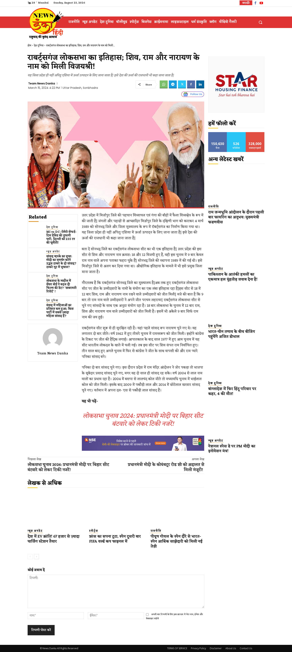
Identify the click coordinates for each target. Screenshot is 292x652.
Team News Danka (41, 83)
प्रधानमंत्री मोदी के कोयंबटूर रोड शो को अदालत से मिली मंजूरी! (166, 467)
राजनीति (156, 531)
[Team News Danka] (53, 338)
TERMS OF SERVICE (177, 648)
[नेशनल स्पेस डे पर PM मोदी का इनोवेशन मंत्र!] (236, 418)
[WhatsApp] (164, 84)
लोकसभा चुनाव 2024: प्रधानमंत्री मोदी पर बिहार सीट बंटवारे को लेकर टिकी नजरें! (143, 420)
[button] (260, 22)
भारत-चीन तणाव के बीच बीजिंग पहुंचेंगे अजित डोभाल (231, 334)
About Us (230, 648)
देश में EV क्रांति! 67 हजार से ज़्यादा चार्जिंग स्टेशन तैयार (53, 539)
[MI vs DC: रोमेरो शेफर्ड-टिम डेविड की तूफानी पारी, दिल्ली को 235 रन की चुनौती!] (36, 232)
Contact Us (246, 648)
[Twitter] (182, 84)
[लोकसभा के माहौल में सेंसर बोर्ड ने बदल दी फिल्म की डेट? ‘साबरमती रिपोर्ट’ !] (36, 281)
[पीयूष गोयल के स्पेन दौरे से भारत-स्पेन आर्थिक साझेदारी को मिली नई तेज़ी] (177, 509)
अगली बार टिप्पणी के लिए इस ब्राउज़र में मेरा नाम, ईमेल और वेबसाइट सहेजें (174, 616)
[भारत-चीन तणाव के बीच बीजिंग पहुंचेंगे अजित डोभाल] (236, 303)
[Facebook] (255, 3)
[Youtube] (261, 3)
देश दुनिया (39, 45)
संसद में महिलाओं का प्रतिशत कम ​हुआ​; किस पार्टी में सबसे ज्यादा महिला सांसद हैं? (59, 311)
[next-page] (36, 556)
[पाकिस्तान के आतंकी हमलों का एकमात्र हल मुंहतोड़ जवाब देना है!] (236, 246)
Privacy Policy (198, 648)
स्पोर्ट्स (93, 531)
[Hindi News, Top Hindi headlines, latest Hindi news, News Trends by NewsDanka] (46, 23)
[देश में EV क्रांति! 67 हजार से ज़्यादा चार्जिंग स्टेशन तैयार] (54, 509)
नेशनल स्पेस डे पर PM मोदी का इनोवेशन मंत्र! (231, 449)
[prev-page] (30, 556)
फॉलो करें (236, 133)
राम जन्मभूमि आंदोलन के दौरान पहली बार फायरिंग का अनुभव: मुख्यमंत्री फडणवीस (236, 217)
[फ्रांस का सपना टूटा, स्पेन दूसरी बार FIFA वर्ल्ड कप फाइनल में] (116, 509)
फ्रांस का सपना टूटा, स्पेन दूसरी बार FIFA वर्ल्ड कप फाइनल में (115, 539)
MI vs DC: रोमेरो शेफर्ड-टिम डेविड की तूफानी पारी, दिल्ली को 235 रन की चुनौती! (61, 237)
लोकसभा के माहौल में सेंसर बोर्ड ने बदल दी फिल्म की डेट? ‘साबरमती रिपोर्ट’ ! (61, 286)
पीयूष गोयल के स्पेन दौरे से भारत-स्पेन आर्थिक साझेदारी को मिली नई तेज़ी (176, 541)
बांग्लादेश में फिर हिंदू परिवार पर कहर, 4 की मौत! (232, 391)
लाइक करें (217, 133)
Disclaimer (216, 648)
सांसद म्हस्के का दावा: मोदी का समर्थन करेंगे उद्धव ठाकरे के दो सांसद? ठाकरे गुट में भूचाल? (61, 262)
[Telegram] (173, 84)
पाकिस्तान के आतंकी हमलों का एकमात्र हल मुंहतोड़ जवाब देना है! (232, 277)
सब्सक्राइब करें (255, 133)
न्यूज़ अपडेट (53, 252)
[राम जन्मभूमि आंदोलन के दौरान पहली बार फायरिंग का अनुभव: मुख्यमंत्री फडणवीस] (236, 184)
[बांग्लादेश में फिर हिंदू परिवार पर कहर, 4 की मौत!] (236, 361)
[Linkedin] (200, 84)
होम (29, 45)
